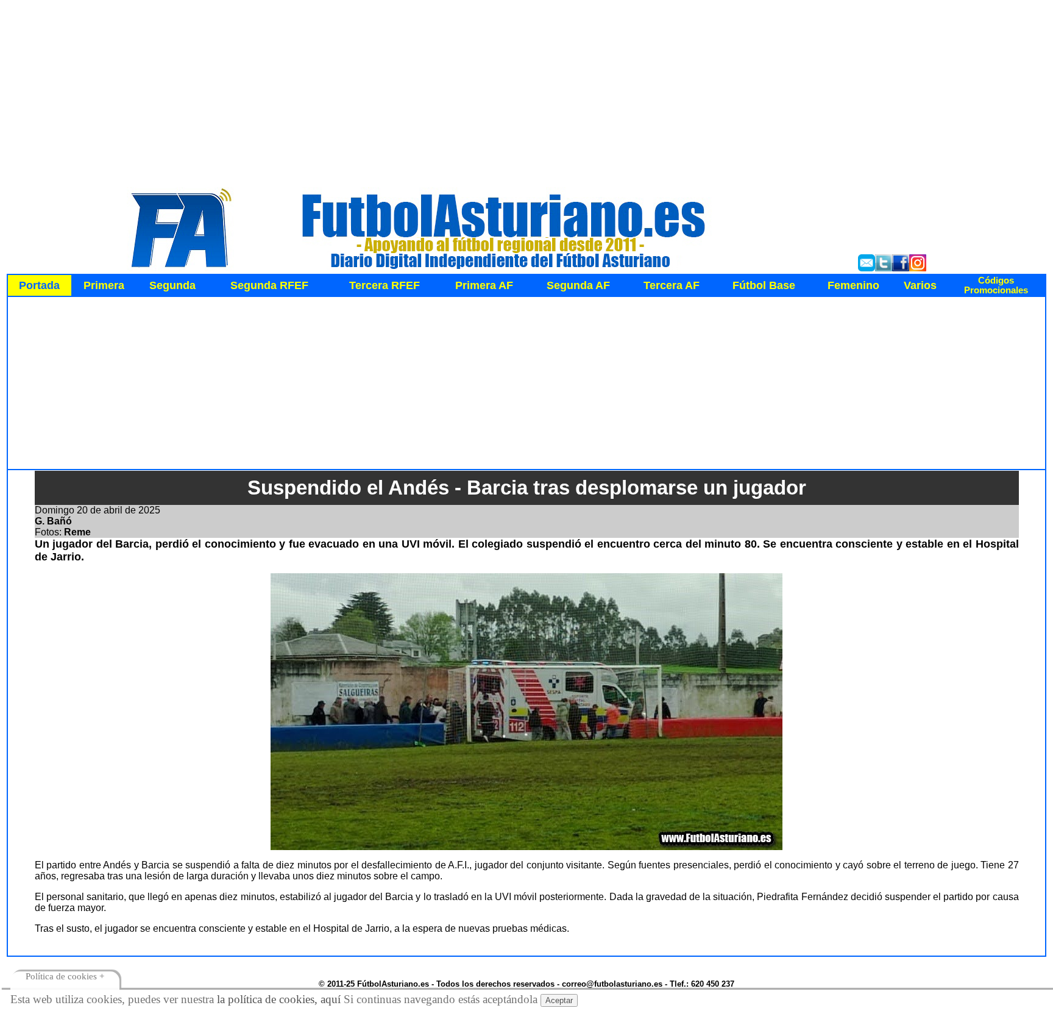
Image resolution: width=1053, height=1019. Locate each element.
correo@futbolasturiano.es (612, 984)
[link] (996, 285)
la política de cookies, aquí (279, 999)
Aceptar (559, 1000)
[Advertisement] (526, 90)
